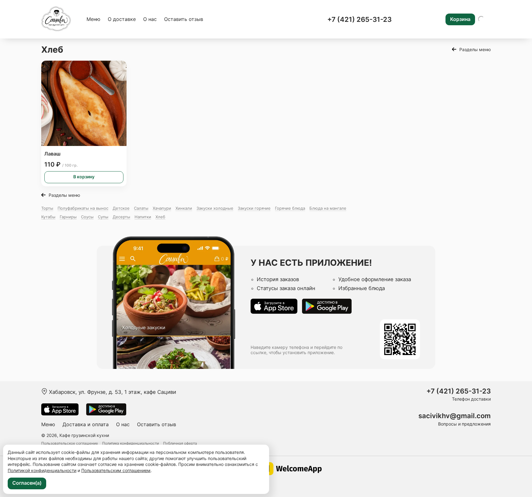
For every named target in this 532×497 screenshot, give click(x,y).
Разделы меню (475, 49)
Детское (121, 208)
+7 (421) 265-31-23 (359, 19)
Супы (103, 216)
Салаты (141, 208)
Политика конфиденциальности (130, 443)
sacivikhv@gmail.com (454, 416)
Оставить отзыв (183, 19)
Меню (93, 19)
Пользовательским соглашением (116, 470)
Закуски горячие (254, 208)
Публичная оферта (180, 443)
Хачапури (162, 208)
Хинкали (183, 208)
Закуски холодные (214, 208)
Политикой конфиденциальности (42, 470)
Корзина (460, 19)
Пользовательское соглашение (69, 443)
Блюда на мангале (327, 208)
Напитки (143, 216)
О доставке (122, 19)
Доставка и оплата (85, 424)
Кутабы (48, 216)
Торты (47, 208)
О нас (150, 19)
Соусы (87, 216)
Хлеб (160, 216)
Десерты (121, 216)
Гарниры (68, 216)
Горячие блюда (290, 208)
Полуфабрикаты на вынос (83, 208)
